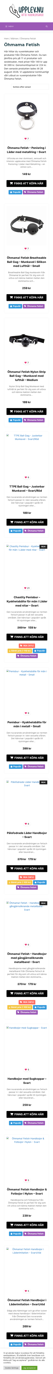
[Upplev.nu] (26, 11)
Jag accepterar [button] (29, 1368)
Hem (6, 38)
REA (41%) (28, 645)
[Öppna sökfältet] (46, 26)
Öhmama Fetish (35, 192)
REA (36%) (28, 877)
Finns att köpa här (28, 183)
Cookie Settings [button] (11, 1368)
